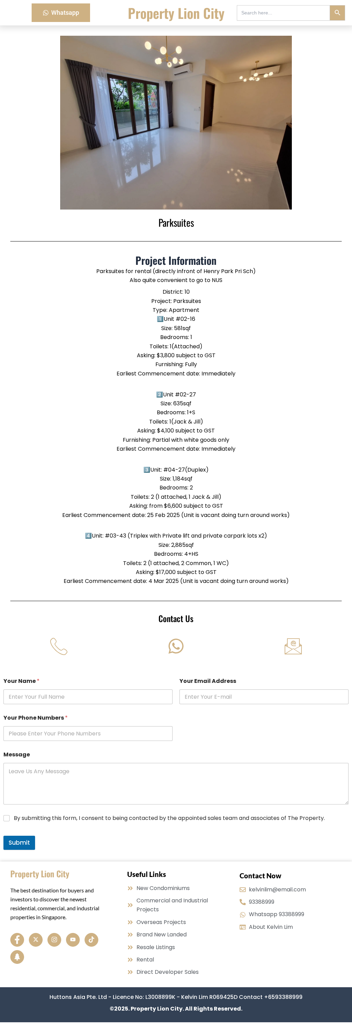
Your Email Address (207, 681)
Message (16, 754)
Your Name (21, 681)
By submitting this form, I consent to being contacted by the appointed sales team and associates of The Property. (169, 818)
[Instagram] (54, 940)
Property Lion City (176, 13)
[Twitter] (36, 940)
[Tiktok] (91, 940)
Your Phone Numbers (35, 717)
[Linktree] (17, 957)
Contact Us (176, 618)
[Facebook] (17, 940)
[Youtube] (73, 940)
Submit (19, 842)
